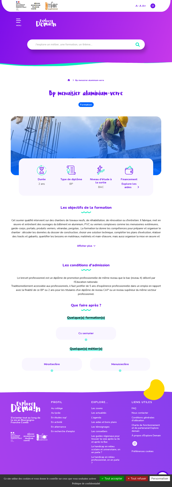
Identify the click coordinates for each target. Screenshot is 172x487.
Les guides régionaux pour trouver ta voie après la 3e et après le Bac (105, 439)
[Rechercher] (137, 44)
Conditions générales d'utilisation (143, 419)
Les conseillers (99, 431)
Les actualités (98, 412)
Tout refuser (138, 478)
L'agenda (96, 417)
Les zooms (97, 408)
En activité (56, 422)
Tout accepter (113, 478)
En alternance (58, 426)
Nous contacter (140, 412)
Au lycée (55, 412)
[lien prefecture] (21, 5)
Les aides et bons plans (104, 422)
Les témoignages (100, 426)
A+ (144, 6)
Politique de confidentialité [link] (86, 483)
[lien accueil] (70, 80)
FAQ (134, 408)
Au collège (57, 408)
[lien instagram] (152, 6)
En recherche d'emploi (63, 431)
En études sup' (59, 417)
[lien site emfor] (51, 6)
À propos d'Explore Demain (146, 435)
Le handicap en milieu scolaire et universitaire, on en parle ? (105, 449)
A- (137, 6)
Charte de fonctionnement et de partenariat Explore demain (146, 428)
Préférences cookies (143, 451)
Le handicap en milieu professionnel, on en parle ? (105, 460)
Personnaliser (159, 478)
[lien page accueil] (46, 22)
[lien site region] (35, 6)
